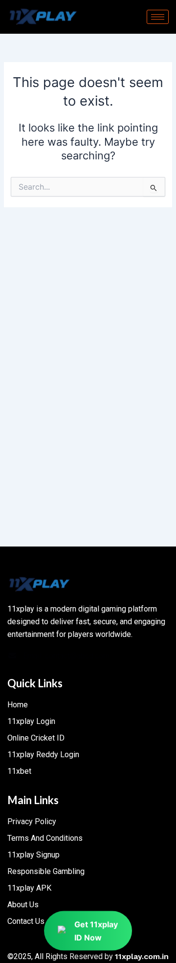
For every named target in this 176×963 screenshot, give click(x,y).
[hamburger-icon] (158, 17)
